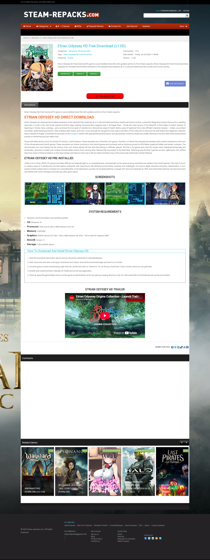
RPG (89, 51)
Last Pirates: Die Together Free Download (168, 488)
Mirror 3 (93, 74)
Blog (93, 536)
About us (95, 534)
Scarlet (70, 58)
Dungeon (74, 134)
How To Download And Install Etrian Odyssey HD (57, 251)
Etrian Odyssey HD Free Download (78, 54)
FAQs (120, 534)
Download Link (106, 96)
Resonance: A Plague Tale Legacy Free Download (69, 488)
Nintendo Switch (101, 525)
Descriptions (29, 105)
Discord (186, 11)
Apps (147, 525)
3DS (140, 525)
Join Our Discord (177, 84)
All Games (82, 51)
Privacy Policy (96, 539)
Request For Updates (126, 539)
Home (26, 38)
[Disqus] (105, 402)
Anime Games (131, 525)
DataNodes (65, 74)
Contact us (95, 541)
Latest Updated (158, 525)
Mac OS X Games (84, 525)
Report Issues (123, 541)
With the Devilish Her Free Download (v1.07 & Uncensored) (104, 488)
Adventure (35, 38)
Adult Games (69, 525)
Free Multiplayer (116, 525)
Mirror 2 (80, 74)
